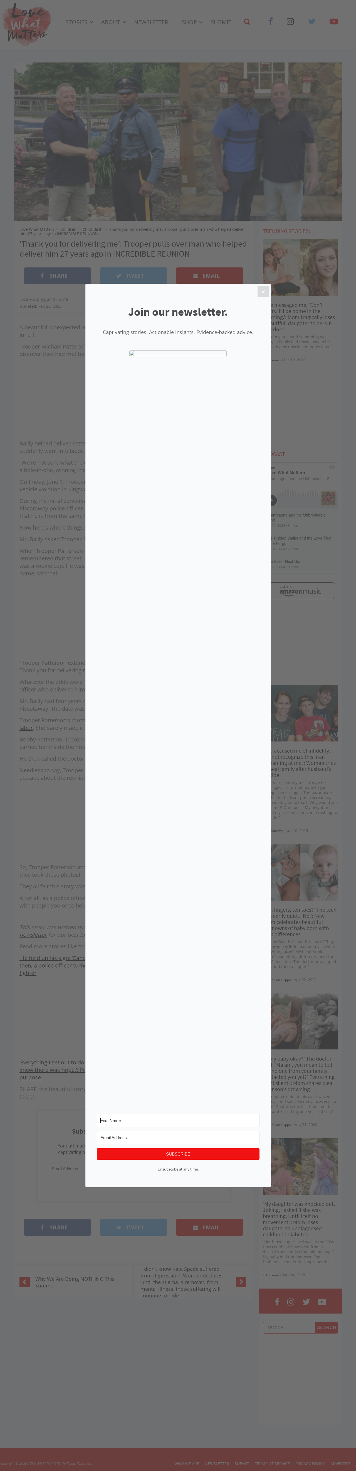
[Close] (263, 291)
